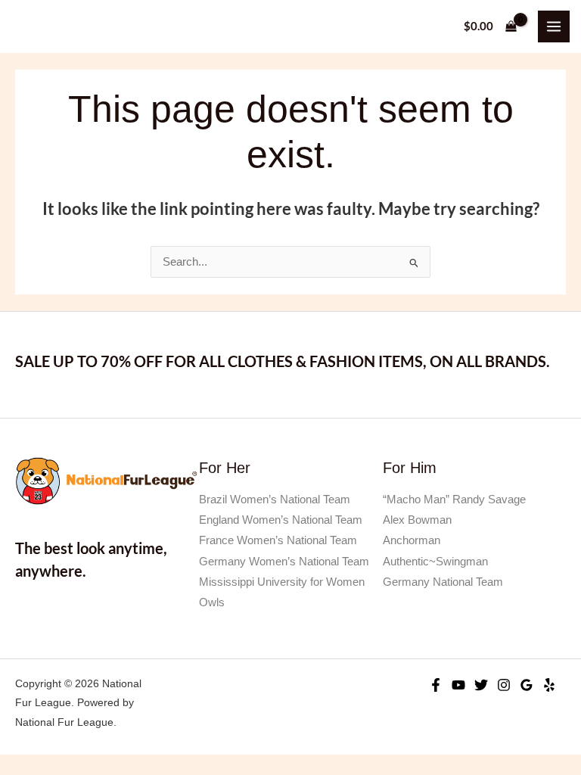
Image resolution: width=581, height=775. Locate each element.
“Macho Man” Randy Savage (454, 499)
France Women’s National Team (278, 540)
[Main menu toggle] (554, 26)
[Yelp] (549, 685)
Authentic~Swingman (435, 562)
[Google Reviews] (526, 685)
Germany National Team (443, 582)
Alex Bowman (417, 520)
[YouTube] (458, 685)
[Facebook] (436, 685)
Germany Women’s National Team (284, 562)
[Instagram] (504, 685)
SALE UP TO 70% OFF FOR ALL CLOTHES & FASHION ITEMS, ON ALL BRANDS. (282, 361)
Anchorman (411, 540)
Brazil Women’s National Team (274, 499)
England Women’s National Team (280, 520)
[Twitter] (481, 685)
